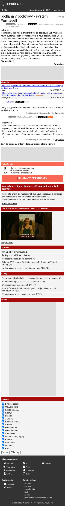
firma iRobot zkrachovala (13, 252)
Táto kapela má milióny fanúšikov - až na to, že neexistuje (25, 209)
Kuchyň (8, 413)
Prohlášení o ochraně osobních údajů (38, 498)
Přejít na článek (9, 203)
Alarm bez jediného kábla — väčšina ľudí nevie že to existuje (30, 278)
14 (18, 291)
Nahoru (52, 144)
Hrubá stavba (48, 24)
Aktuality (5, 247)
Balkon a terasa (12, 422)
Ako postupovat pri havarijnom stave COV (21, 294)
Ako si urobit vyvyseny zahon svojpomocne (22, 281)
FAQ (26, 492)
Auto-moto (10, 442)
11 (47, 268)
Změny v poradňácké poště (14, 255)
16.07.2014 (32, 24)
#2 (63, 117)
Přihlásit (48, 10)
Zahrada (9, 419)
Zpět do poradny (9, 144)
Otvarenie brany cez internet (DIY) (17, 285)
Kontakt (27, 495)
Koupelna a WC (12, 410)
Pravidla (27, 483)
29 (11, 265)
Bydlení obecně (12, 404)
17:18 (26, 102)
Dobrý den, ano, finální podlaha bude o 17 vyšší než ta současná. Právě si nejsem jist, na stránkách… (32, 94)
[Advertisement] (32, 73)
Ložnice (8, 416)
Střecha (8, 425)
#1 (63, 101)
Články (4, 274)
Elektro (8, 439)
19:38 (50, 117)
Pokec (8, 448)
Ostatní (8, 445)
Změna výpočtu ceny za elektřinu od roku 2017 (23, 268)
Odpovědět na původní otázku (32, 144)
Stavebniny (10, 433)
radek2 (9, 102)
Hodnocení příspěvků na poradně (17, 259)
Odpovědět (59, 64)
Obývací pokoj (11, 407)
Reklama (27, 486)
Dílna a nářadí (11, 430)
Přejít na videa (7, 243)
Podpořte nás (7, 164)
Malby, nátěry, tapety (14, 436)
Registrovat (58, 10)
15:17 (40, 24)
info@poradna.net (40, 503)
